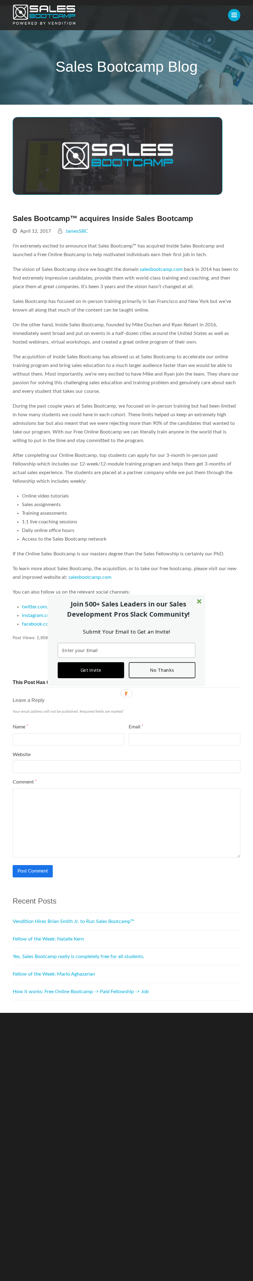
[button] (128, 609)
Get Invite (91, 670)
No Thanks (162, 670)
